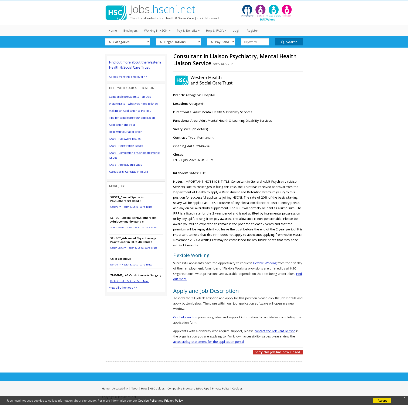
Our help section (185, 317)
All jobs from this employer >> (128, 77)
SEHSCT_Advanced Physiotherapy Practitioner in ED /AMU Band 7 (133, 240)
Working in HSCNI (156, 30)
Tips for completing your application (132, 118)
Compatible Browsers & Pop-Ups (130, 97)
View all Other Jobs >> (123, 287)
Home (112, 30)
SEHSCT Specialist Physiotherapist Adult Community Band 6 (133, 219)
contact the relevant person (275, 331)
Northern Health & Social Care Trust (131, 264)
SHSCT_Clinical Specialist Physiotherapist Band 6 (127, 199)
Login (236, 30)
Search (289, 42)
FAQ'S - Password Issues (125, 139)
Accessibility (120, 388)
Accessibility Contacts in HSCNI (128, 172)
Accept (382, 400)
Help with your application (125, 132)
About (134, 388)
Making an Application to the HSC (130, 111)
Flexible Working (265, 263)
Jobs (163, 9)
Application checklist (122, 125)
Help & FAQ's (215, 30)
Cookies (237, 388)
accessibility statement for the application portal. (208, 341)
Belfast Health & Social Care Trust (129, 281)
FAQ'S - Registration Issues (126, 146)
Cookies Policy (147, 400)
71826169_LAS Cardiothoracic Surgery (135, 275)
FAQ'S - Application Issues (125, 165)
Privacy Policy (173, 400)
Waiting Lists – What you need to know (133, 104)
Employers (130, 30)
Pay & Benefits (187, 30)
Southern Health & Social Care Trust (131, 206)
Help (144, 388)
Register (252, 30)
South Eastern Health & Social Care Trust (133, 227)
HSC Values (157, 388)
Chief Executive (120, 259)
